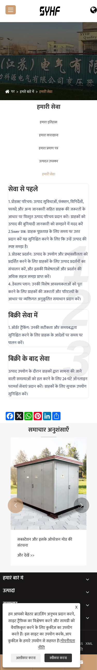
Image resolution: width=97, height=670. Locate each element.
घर (13, 91)
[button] (15, 505)
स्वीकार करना (58, 658)
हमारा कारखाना (48, 135)
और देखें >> (25, 555)
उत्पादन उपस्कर (48, 161)
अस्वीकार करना (25, 658)
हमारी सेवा (45, 92)
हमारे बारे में (27, 92)
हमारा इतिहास (48, 122)
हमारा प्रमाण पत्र (48, 148)
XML (89, 643)
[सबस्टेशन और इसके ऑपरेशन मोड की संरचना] (48, 483)
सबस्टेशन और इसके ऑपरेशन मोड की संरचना (44, 542)
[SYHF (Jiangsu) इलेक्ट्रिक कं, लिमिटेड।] (50, 11)
